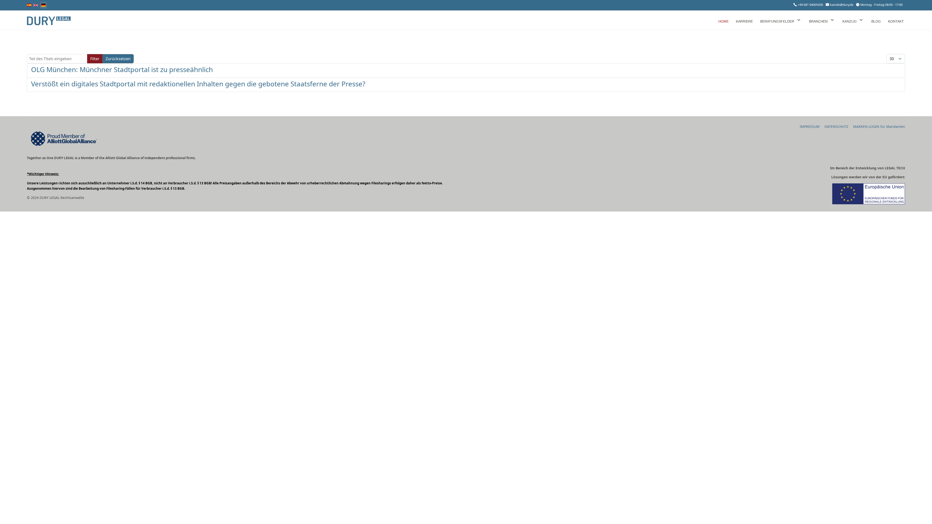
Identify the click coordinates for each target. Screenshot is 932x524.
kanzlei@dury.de (841, 5)
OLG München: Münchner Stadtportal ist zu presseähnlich (122, 69)
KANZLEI (849, 21)
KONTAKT (896, 21)
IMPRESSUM (810, 126)
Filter (95, 58)
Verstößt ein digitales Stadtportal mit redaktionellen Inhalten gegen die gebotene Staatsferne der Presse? (198, 83)
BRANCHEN (818, 21)
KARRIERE (744, 21)
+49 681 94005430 (810, 5)
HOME (723, 21)
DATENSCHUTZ (836, 126)
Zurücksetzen (118, 58)
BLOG (876, 21)
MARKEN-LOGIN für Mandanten (879, 126)
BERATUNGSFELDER (777, 21)
